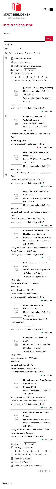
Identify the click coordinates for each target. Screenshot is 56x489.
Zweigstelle (8, 44)
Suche (6, 33)
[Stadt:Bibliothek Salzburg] (16, 11)
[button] (49, 38)
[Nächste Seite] (50, 77)
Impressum (7, 483)
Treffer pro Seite (39, 80)
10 (46, 77)
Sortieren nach (16, 70)
